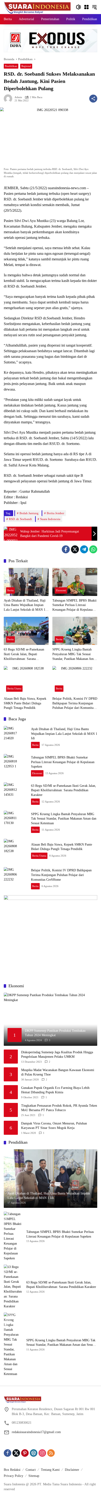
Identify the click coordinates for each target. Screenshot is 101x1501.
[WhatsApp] (93, 549)
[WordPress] (33, 1453)
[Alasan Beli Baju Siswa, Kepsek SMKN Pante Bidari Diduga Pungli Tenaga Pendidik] (26, 680)
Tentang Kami (50, 1469)
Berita (10, 590)
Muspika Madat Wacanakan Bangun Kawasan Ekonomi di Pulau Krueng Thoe (57, 1072)
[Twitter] (75, 549)
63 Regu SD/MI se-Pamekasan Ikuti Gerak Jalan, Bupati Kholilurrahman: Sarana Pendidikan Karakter (24, 654)
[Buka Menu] (86, 7)
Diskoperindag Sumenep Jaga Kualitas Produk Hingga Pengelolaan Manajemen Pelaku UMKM (57, 1054)
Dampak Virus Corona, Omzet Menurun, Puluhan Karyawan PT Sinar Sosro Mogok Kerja (54, 1126)
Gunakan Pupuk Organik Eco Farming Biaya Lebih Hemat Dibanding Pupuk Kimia (55, 1090)
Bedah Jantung (29, 513)
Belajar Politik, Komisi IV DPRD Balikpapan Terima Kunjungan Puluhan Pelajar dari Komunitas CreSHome (74, 703)
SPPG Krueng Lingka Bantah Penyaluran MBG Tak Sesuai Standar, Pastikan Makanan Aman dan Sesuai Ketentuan (74, 654)
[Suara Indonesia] (37, 6)
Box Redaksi (12, 1469)
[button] (78, 7)
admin (18, 97)
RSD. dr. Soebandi (20, 519)
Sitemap (33, 1476)
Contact (31, 1469)
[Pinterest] (25, 1453)
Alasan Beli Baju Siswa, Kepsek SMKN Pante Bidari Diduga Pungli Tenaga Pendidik (25, 703)
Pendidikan (11, 66)
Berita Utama (14, 688)
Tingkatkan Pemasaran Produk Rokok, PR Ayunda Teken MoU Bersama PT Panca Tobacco (59, 1108)
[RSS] (51, 1453)
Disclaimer (72, 1469)
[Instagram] (42, 1453)
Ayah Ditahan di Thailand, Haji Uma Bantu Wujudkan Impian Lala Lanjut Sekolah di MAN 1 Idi (25, 605)
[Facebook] (66, 549)
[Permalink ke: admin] (9, 98)
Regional (26, 66)
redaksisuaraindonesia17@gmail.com (36, 1432)
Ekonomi (61, 590)
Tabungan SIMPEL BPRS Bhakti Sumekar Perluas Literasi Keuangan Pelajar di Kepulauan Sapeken (74, 605)
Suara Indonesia (50, 519)
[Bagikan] (93, 99)
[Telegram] (84, 549)
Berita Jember (55, 513)
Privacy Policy (13, 1476)
